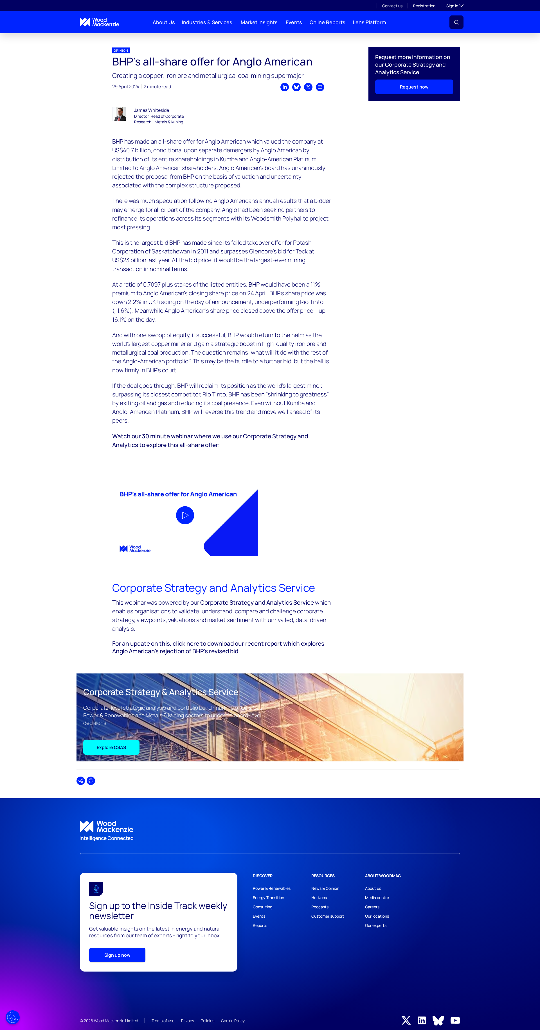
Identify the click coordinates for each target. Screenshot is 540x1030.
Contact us (392, 5)
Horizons (319, 897)
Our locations (377, 916)
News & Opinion (325, 888)
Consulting (262, 906)
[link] (270, 831)
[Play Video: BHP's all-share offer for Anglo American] (185, 515)
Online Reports (327, 22)
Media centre (377, 897)
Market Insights (259, 22)
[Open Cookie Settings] (13, 1017)
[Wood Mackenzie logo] (99, 22)
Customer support (327, 916)
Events (294, 22)
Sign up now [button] (117, 955)
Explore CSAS (111, 747)
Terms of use (163, 1020)
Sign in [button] (455, 5)
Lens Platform (369, 22)
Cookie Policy (233, 1020)
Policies (207, 1020)
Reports (260, 925)
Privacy (187, 1020)
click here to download (203, 643)
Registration (424, 5)
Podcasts (319, 906)
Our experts (375, 925)
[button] (456, 22)
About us (373, 888)
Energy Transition (268, 897)
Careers (372, 906)
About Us (164, 22)
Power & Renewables (272, 888)
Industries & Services (207, 22)
